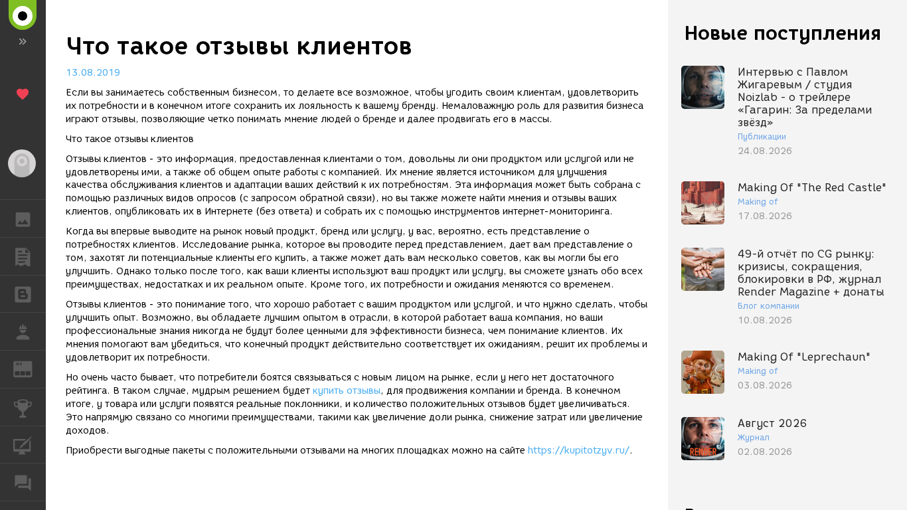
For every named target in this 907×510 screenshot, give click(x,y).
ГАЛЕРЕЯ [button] (23, 218)
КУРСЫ (23, 445)
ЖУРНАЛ (31, 368)
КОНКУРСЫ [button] (23, 407)
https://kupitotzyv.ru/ (578, 450)
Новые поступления (783, 32)
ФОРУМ (23, 482)
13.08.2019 (93, 72)
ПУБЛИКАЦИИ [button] (23, 256)
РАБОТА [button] (23, 331)
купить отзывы (346, 390)
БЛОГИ (23, 294)
